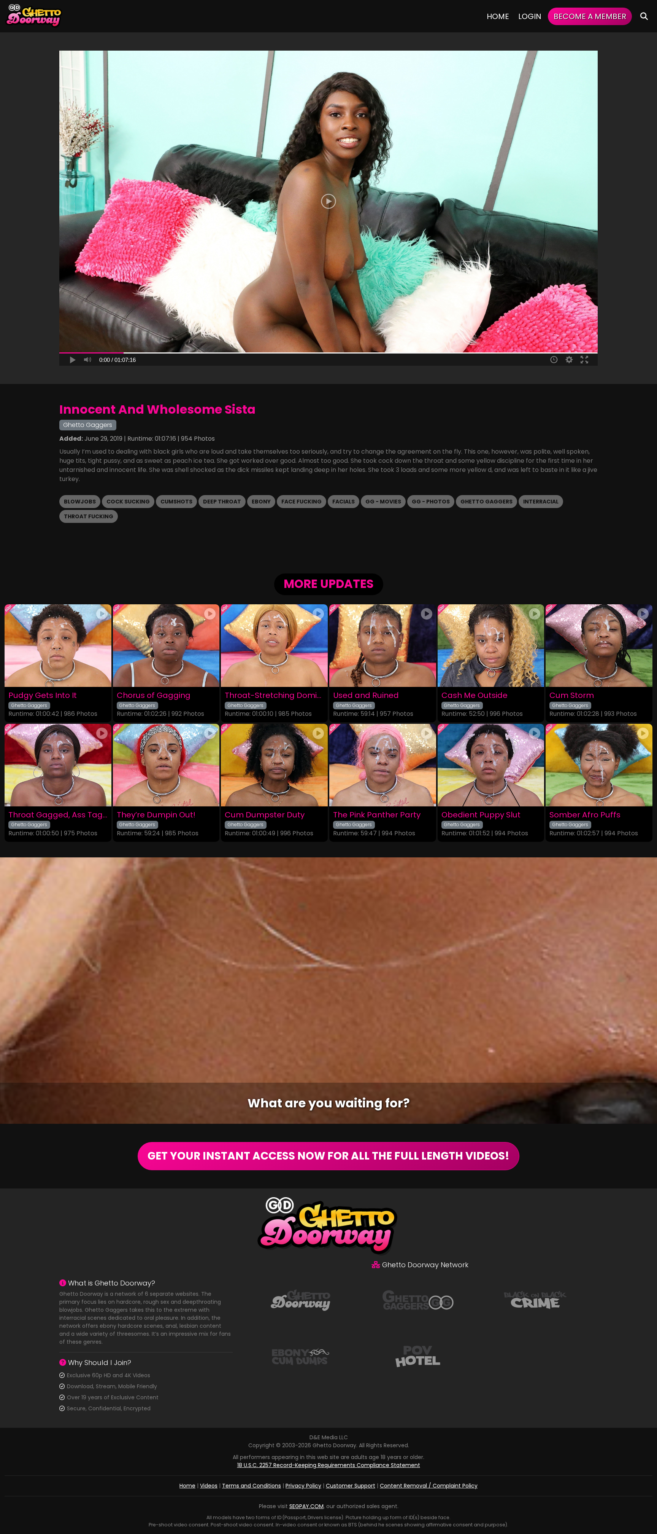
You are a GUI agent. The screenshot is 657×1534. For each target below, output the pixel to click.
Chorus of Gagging (153, 695)
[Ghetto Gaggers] (418, 1299)
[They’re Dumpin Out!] (166, 765)
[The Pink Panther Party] (382, 765)
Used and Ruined (366, 695)
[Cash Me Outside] (491, 645)
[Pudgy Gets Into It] (58, 645)
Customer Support (350, 1485)
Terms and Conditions (251, 1485)
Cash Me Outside (474, 695)
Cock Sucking (128, 501)
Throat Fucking (88, 516)
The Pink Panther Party (377, 815)
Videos (208, 1485)
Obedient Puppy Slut (481, 815)
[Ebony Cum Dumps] (300, 1356)
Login (529, 16)
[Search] (644, 16)
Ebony (261, 501)
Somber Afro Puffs (584, 815)
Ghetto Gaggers (486, 501)
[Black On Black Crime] (535, 1299)
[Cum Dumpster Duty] (274, 765)
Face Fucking (301, 501)
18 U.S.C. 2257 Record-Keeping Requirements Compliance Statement (328, 1465)
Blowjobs (80, 501)
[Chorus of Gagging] (166, 645)
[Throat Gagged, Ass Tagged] (58, 765)
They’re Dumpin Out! (156, 815)
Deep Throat (222, 501)
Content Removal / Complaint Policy (429, 1485)
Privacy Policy (303, 1485)
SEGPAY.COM (306, 1506)
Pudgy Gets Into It (42, 695)
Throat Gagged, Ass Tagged (58, 815)
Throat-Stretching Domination (274, 695)
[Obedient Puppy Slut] (491, 765)
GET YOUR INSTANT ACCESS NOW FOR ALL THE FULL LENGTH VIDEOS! (328, 1156)
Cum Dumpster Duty (265, 815)
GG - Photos (431, 501)
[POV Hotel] (418, 1356)
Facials (343, 501)
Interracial (541, 501)
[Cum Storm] (599, 645)
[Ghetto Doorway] (34, 16)
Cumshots (176, 501)
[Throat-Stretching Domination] (274, 645)
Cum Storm (571, 695)
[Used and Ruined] (382, 645)
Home (498, 16)
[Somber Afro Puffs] (599, 765)
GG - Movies (383, 501)
